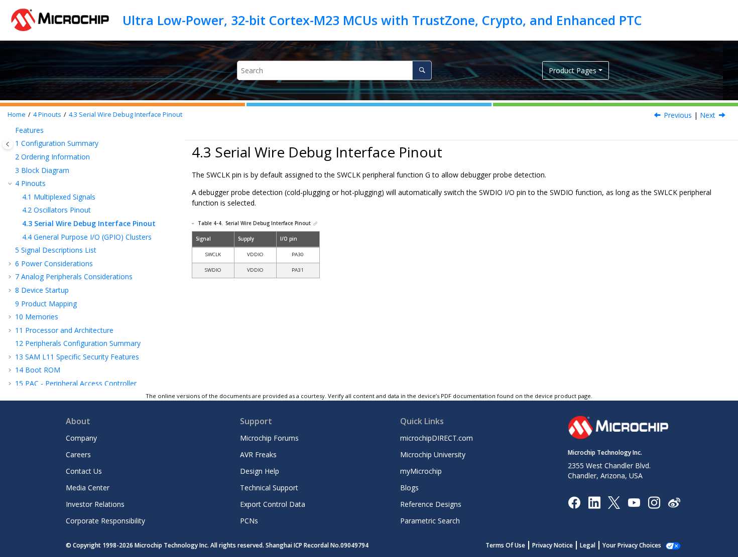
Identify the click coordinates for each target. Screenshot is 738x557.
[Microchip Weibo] (674, 502)
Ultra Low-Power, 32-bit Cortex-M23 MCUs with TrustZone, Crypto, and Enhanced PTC (382, 20)
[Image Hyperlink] (634, 502)
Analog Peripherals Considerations (74, 276)
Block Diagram (42, 170)
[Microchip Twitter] (614, 501)
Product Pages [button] (572, 70)
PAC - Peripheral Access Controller (76, 383)
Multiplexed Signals (58, 197)
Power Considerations (54, 263)
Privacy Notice (552, 545)
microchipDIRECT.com (436, 438)
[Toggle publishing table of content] (8, 144)
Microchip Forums (269, 438)
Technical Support (269, 487)
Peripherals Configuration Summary (78, 343)
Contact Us (84, 471)
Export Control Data (272, 504)
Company (81, 438)
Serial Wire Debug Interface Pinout (125, 114)
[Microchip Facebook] (574, 501)
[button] (11, 130)
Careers (78, 454)
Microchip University (432, 454)
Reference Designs (430, 504)
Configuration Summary (56, 143)
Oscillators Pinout (56, 210)
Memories (36, 316)
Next (707, 115)
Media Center (87, 487)
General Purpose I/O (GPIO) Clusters (87, 237)
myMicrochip (421, 471)
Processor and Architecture (64, 330)
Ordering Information (52, 156)
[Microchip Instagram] (654, 501)
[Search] (422, 70)
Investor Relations (95, 504)
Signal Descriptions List (55, 250)
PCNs (249, 520)
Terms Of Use (505, 545)
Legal (587, 545)
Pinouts (47, 114)
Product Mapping (46, 303)
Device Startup (42, 290)
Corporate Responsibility (105, 520)
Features (29, 130)
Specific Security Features (77, 356)
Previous (678, 115)
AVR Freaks (258, 454)
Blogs (409, 487)
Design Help (259, 471)
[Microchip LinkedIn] (594, 501)
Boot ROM (37, 370)
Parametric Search (430, 520)
